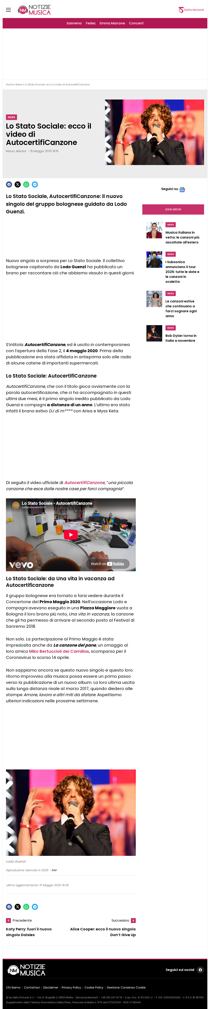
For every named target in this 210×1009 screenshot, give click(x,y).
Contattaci (32, 987)
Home (9, 84)
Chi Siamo (13, 987)
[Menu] (11, 10)
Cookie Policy (93, 987)
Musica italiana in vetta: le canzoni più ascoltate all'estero (182, 237)
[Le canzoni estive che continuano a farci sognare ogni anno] (154, 305)
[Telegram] (35, 184)
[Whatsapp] (26, 184)
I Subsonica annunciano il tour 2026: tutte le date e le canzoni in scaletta (182, 272)
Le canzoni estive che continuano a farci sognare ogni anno (181, 308)
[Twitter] (18, 184)
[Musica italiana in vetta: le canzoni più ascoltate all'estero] (154, 234)
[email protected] (87, 997)
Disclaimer (50, 987)
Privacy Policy (71, 987)
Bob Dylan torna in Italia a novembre (180, 338)
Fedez (91, 23)
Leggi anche (173, 209)
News (19, 84)
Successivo (120, 920)
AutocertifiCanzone (84, 482)
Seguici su (169, 189)
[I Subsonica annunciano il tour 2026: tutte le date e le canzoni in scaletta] (154, 268)
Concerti (136, 23)
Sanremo (74, 23)
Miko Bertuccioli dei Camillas (59, 651)
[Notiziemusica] (34, 10)
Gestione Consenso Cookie (126, 987)
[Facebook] (9, 184)
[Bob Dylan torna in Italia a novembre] (154, 335)
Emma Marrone (112, 23)
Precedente (22, 920)
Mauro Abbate (16, 151)
